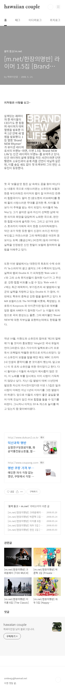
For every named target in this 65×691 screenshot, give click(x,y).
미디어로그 (35, 20)
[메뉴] (58, 6)
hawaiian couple (22, 7)
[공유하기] (17, 491)
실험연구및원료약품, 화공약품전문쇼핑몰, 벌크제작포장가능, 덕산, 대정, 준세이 (21, 449)
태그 (17, 20)
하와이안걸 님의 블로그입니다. (18, 629)
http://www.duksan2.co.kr (23, 437)
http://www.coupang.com (23, 462)
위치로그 (55, 20)
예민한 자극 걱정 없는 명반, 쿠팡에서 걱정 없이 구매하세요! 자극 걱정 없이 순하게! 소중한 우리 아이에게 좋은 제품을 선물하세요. (22, 474)
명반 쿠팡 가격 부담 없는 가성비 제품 (21, 468)
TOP (58, 680)
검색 (50, 7)
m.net (25, 506)
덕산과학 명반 (17, 443)
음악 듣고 (13, 506)
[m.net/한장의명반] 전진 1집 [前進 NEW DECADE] (25, 531)
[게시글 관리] (21, 491)
